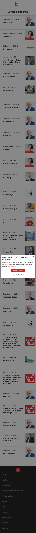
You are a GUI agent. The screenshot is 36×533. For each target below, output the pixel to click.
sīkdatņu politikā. (11, 266)
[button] (18, 275)
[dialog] (18, 266)
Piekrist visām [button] (18, 270)
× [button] (33, 257)
